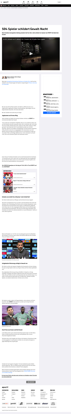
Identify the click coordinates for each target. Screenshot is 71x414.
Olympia (3, 399)
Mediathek (23, 392)
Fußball (3, 392)
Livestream (23, 393)
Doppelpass (23, 397)
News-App (33, 392)
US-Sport (3, 397)
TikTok (13, 397)
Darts (3, 395)
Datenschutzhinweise (12, 407)
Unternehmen (52, 392)
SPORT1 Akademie (43, 398)
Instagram (13, 393)
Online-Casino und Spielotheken (43, 394)
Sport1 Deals (33, 395)
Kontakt (51, 395)
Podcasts (23, 395)
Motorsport (4, 393)
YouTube (13, 399)
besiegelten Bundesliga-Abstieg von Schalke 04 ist (18, 81)
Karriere (51, 393)
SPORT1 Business (53, 399)
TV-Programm (43, 392)
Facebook (13, 392)
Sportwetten (42, 396)
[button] (30, 53)
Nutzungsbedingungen (32, 407)
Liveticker (33, 393)
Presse (51, 397)
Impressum (4, 407)
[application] (31, 53)
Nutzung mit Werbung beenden (43, 407)
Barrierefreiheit (53, 407)
